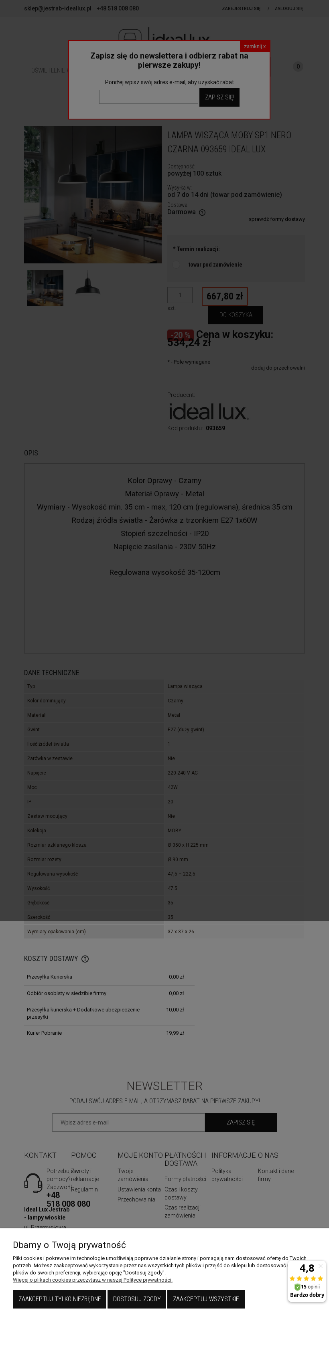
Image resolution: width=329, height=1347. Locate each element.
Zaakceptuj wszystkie (206, 1299)
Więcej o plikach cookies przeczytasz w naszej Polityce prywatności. (93, 1280)
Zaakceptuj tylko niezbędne (59, 1299)
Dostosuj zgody (137, 1299)
